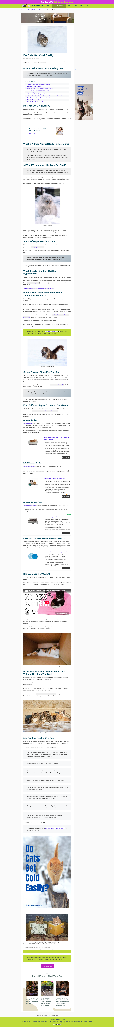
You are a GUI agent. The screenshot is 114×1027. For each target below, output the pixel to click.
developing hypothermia (37, 247)
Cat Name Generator (63, 2)
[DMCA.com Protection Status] (57, 1024)
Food (80, 5)
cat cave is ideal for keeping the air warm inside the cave (39, 288)
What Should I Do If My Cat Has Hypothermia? (41, 94)
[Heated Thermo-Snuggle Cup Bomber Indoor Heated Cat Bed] (33, 442)
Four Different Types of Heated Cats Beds (39, 98)
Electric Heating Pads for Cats (52, 517)
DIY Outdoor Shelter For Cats (36, 102)
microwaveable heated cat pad (54, 828)
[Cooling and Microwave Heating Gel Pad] (33, 556)
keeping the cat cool (52, 331)
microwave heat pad (32, 283)
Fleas (75, 5)
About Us (58, 1019)
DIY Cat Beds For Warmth (35, 100)
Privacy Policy (52, 1019)
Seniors (49, 5)
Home (29, 9)
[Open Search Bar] (91, 6)
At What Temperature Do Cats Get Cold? (39, 90)
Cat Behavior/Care (58, 5)
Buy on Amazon (65, 457)
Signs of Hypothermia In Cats (35, 92)
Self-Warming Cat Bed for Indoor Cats (54, 478)
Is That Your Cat (37, 5)
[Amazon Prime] (68, 455)
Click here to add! (47, 966)
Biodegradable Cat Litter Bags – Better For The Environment (38, 947)
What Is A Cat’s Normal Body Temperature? (40, 88)
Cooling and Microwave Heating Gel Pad (55, 552)
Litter (68, 5)
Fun (85, 5)
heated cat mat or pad (30, 505)
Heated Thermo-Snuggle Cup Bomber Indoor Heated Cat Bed (56, 438)
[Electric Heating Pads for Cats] (33, 520)
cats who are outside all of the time (45, 694)
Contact (63, 1019)
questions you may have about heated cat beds (44, 411)
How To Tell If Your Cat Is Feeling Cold (38, 84)
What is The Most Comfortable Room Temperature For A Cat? (45, 96)
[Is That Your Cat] (26, 6)
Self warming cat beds (29, 466)
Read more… (32, 133)
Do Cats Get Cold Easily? (34, 86)
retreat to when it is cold (56, 385)
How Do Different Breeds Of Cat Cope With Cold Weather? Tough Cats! (40, 949)
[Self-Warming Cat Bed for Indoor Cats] (33, 483)
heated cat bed (28, 423)
